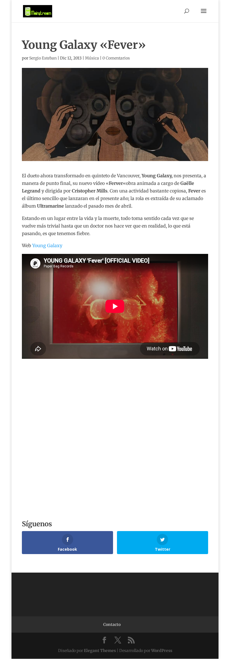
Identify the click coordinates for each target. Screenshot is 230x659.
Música (92, 58)
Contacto (112, 624)
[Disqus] (115, 429)
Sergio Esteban (43, 58)
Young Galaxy (47, 245)
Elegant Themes (100, 650)
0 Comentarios (116, 58)
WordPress (161, 650)
